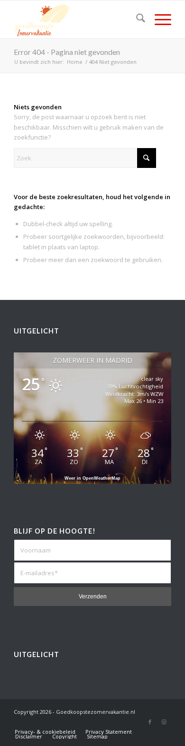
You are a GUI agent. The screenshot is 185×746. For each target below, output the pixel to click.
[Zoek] (136, 19)
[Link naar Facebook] (150, 722)
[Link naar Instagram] (164, 722)
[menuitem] (136, 19)
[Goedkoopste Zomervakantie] (76, 19)
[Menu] (158, 19)
